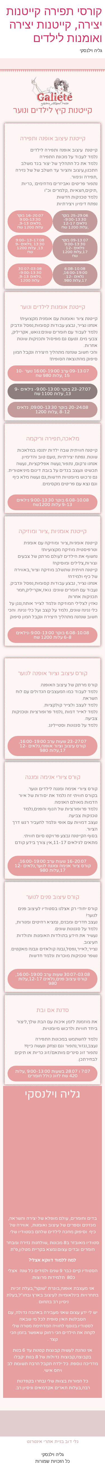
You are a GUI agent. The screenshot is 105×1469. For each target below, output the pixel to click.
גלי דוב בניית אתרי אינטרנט (53, 1441)
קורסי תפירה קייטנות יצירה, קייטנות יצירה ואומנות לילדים (54, 24)
